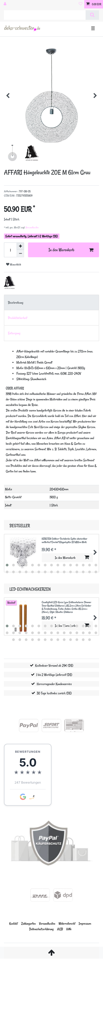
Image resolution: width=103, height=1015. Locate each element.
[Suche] (92, 15)
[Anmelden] (5, 4)
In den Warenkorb (61, 250)
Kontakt (13, 923)
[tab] (51, 302)
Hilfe (69, 929)
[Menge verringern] (20, 253)
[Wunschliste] (80, 4)
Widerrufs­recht (67, 923)
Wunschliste (15, 264)
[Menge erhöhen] (20, 246)
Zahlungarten (28, 923)
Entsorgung (14, 333)
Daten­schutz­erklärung (41, 929)
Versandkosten (32, 227)
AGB (60, 929)
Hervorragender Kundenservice (54, 684)
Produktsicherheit (17, 317)
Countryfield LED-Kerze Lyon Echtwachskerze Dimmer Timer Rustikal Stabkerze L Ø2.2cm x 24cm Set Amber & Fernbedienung (66, 607)
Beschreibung (15, 302)
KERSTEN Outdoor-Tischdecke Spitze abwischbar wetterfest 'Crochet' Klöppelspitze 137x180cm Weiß (64, 540)
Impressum (85, 923)
